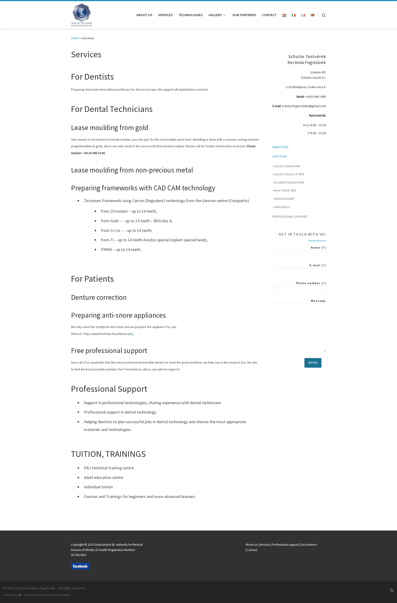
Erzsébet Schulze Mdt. (289, 182)
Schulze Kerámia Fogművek (35, 588)
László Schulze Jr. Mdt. (289, 174)
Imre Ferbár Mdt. (285, 190)
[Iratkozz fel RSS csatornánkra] (392, 590)
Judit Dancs (282, 207)
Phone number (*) (311, 283)
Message (318, 301)
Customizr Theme (58, 595)
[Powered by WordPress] (19, 595)
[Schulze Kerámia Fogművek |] (84, 14)
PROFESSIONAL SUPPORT (289, 216)
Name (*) (318, 247)
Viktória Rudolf (284, 199)
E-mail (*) (317, 265)
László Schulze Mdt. (287, 166)
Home (75, 38)
